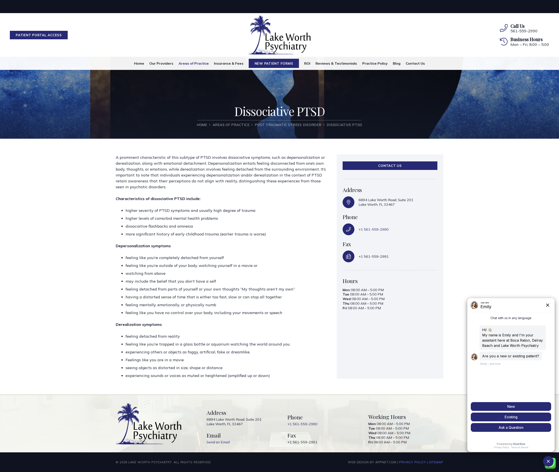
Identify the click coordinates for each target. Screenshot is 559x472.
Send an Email (218, 442)
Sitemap (436, 462)
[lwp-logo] (279, 35)
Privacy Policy (412, 462)
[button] (296, 63)
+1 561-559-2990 (374, 229)
